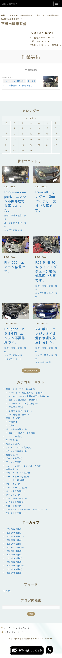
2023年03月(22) (15, 536)
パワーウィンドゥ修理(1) (18, 472)
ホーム (7, 627)
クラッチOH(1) (13, 494)
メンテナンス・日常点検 (14, 81)
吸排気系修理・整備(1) (20, 410)
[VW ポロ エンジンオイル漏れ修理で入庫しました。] (46, 311)
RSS (8, 591)
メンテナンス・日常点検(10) (23, 403)
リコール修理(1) (14, 505)
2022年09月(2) (14, 554)
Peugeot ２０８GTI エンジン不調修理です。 (14, 335)
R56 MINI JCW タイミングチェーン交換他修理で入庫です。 (46, 271)
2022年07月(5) (14, 561)
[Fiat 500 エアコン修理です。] (15, 244)
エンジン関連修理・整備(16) (23, 399)
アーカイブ (31, 522)
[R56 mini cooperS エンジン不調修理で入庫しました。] (15, 174)
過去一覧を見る (31, 370)
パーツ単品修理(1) (15, 491)
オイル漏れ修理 (43, 362)
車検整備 (31, 81)
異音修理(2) (12, 454)
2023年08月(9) (14, 529)
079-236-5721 (41, 32)
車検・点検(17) (14, 418)
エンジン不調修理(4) (16, 450)
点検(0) (12, 425)
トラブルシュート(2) (16, 498)
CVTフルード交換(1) (16, 487)
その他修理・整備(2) (19, 414)
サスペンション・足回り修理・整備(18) (29, 396)
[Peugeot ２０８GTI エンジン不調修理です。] (15, 311)
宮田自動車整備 (10, 3)
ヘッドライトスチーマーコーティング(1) (26, 509)
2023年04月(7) (14, 532)
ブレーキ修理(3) (14, 458)
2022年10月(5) (14, 550)
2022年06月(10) (15, 565)
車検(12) (13, 421)
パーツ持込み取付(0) (16, 429)
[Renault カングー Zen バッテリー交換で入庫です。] (46, 174)
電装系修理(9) (16, 407)
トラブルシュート (13, 358)
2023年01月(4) (14, 539)
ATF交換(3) (12, 439)
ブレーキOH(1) (13, 483)
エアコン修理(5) (14, 436)
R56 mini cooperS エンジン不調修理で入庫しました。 (15, 201)
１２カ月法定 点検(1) (17, 480)
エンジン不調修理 (13, 230)
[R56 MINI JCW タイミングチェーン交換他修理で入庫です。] (46, 244)
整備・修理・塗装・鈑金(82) (20, 388)
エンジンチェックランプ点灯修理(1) (24, 465)
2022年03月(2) (14, 572)
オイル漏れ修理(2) (15, 501)
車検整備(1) (12, 469)
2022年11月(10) (15, 547)
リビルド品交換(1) (15, 513)
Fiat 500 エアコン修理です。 (14, 267)
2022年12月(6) (14, 543)
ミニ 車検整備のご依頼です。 (17, 85)
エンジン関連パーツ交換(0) (22, 432)
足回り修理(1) (13, 443)
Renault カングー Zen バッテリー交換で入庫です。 (47, 201)
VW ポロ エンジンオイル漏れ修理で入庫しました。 (45, 335)
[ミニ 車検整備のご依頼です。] (50, 81)
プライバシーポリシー (15, 632)
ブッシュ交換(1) (14, 461)
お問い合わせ (22, 627)
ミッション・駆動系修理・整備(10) (26, 392)
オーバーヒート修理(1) (17, 476)
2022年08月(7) (14, 558)
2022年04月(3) (14, 569)
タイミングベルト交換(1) (18, 447)
